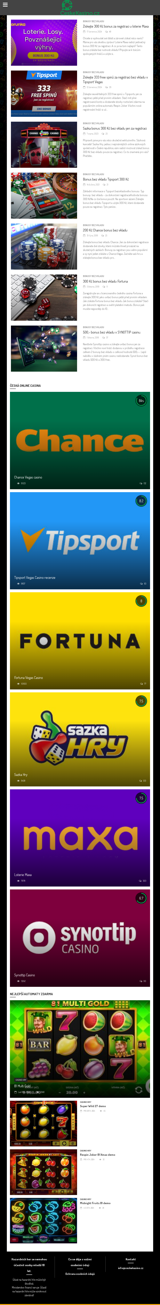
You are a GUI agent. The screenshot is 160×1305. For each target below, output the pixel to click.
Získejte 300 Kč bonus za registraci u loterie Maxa (116, 26)
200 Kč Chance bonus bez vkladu (105, 230)
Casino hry (21, 1080)
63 (145, 583)
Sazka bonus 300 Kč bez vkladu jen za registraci (115, 128)
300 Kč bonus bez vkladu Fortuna (105, 281)
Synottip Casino (24, 975)
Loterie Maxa (23, 875)
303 (144, 880)
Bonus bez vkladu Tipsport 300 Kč (106, 179)
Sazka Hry (21, 774)
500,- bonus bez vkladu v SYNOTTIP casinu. (112, 332)
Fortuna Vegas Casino (28, 677)
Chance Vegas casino (28, 477)
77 (145, 683)
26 (110, 87)
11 (107, 286)
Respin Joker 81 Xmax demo (97, 1155)
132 (145, 483)
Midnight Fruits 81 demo (95, 1203)
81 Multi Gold (22, 1086)
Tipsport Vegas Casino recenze (34, 577)
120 (144, 780)
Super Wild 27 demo (93, 1106)
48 (110, 31)
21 (107, 184)
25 (107, 133)
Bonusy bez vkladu (93, 21)
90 (145, 981)
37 (107, 337)
